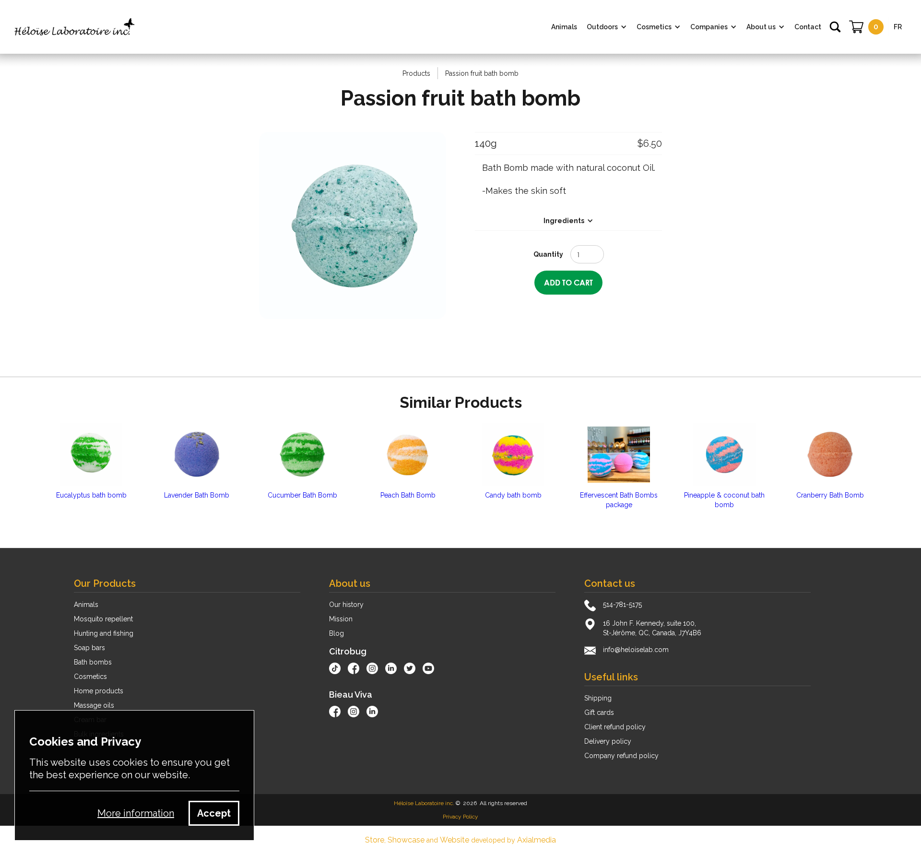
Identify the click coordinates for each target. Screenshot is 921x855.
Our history (346, 604)
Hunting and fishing (103, 633)
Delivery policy (607, 741)
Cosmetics (90, 676)
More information (135, 813)
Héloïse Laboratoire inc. (424, 803)
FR (898, 27)
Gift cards (599, 712)
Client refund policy (615, 727)
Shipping (598, 698)
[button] (607, 26)
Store (374, 839)
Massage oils (94, 705)
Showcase (406, 839)
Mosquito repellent (103, 619)
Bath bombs (93, 662)
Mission (341, 619)
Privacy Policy (460, 816)
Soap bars (89, 648)
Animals (86, 604)
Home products (98, 691)
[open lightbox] (352, 225)
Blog (336, 633)
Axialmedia (536, 839)
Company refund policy (621, 756)
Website (454, 839)
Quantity (548, 254)
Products (416, 73)
